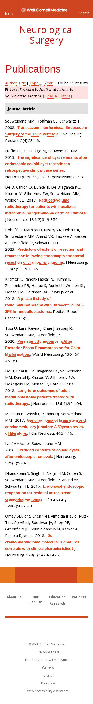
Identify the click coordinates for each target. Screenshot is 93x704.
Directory (48, 683)
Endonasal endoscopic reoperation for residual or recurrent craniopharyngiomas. (44, 492)
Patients (79, 597)
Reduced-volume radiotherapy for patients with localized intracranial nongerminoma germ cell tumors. (46, 206)
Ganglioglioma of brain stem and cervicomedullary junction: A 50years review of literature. (45, 426)
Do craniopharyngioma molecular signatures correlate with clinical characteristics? (42, 542)
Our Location (8, 575)
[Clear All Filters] (57, 95)
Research (57, 603)
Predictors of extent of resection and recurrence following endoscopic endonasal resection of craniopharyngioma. (44, 255)
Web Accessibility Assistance (48, 691)
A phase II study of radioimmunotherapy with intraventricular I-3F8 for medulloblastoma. (44, 305)
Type (34, 82)
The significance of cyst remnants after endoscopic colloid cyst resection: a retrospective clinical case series (46, 164)
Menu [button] (9, 13)
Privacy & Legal (48, 652)
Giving (47, 675)
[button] (84, 9)
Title (22, 82)
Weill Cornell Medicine (46, 625)
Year (48, 82)
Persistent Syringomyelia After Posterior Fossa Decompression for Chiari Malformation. (43, 347)
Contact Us (85, 575)
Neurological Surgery (46, 34)
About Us (14, 597)
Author (11, 82)
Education (57, 597)
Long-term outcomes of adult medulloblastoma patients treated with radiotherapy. (39, 397)
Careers (48, 667)
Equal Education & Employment (48, 660)
